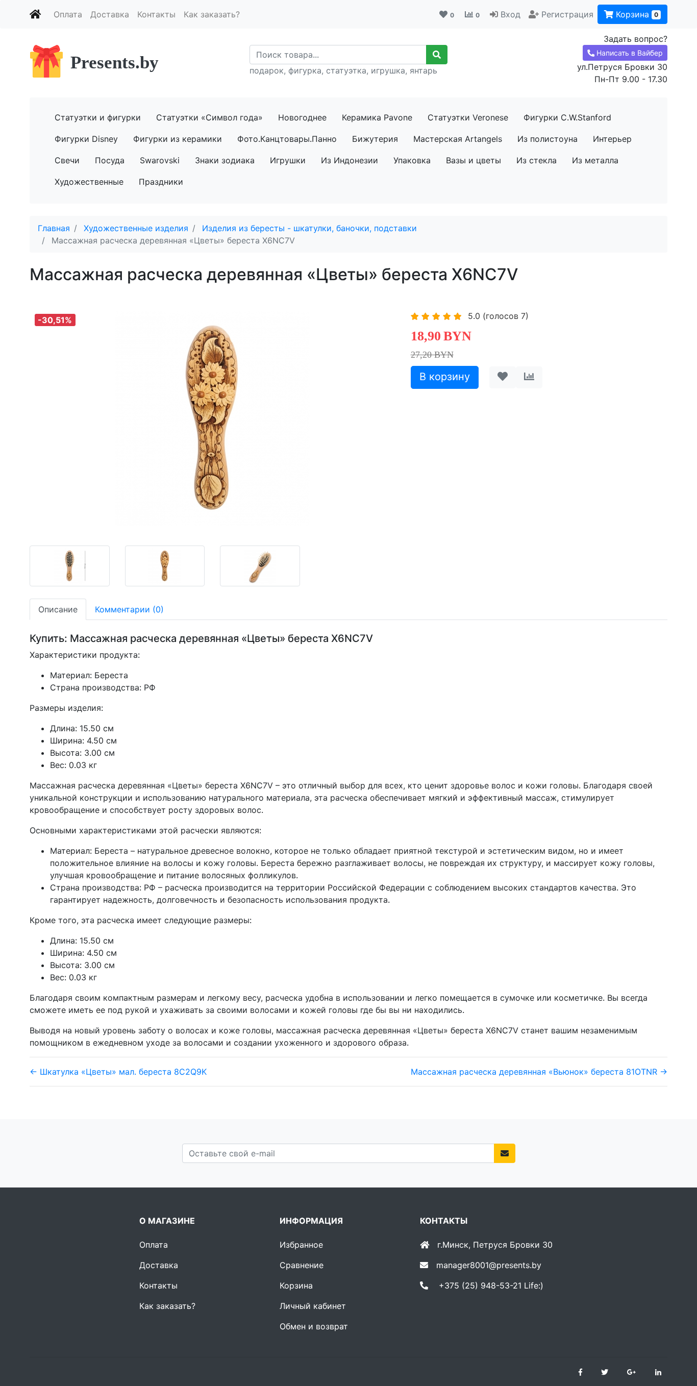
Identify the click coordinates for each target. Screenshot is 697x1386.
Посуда (110, 160)
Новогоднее (302, 117)
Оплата (68, 14)
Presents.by (114, 62)
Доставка (109, 14)
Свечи (67, 160)
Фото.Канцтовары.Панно (287, 139)
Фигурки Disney (86, 139)
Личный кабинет (313, 1306)
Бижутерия (375, 139)
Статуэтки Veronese (468, 117)
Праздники (161, 182)
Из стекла (536, 160)
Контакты (156, 14)
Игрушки (288, 160)
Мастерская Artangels (457, 139)
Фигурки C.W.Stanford (567, 117)
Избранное (301, 1245)
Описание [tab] (58, 609)
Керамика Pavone (377, 117)
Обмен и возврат (314, 1326)
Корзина (635, 14)
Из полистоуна (547, 139)
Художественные (89, 182)
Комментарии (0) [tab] (129, 609)
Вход (510, 14)
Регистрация (567, 14)
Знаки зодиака (225, 160)
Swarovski (160, 160)
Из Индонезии (349, 160)
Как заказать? (212, 14)
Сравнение (301, 1265)
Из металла (595, 160)
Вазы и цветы (473, 160)
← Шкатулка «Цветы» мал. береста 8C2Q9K (118, 1072)
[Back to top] (674, 1337)
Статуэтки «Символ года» (209, 117)
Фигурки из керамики (177, 139)
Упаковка (412, 160)
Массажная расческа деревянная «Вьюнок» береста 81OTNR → (539, 1072)
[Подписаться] (504, 1153)
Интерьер (612, 139)
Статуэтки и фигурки (98, 117)
